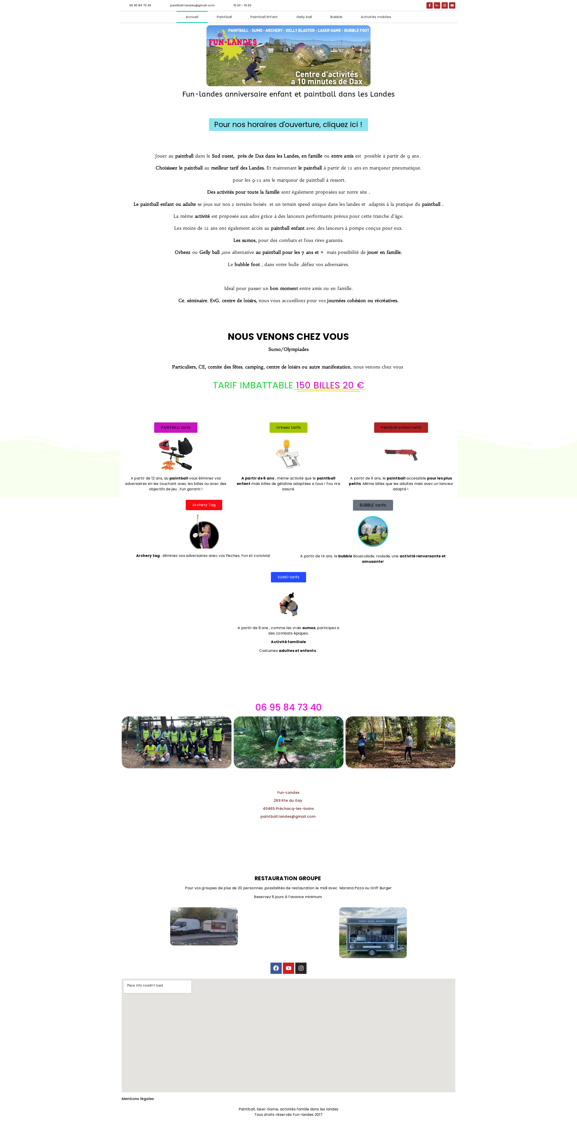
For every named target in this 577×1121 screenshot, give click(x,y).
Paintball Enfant (264, 16)
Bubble (336, 16)
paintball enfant (157, 204)
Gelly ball (304, 16)
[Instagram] (301, 968)
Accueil (192, 16)
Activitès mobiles (376, 16)
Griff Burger (381, 888)
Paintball (224, 16)
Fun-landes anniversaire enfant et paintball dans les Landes (288, 94)
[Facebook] (276, 968)
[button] (126, 742)
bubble (241, 264)
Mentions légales (138, 1098)
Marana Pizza (351, 888)
